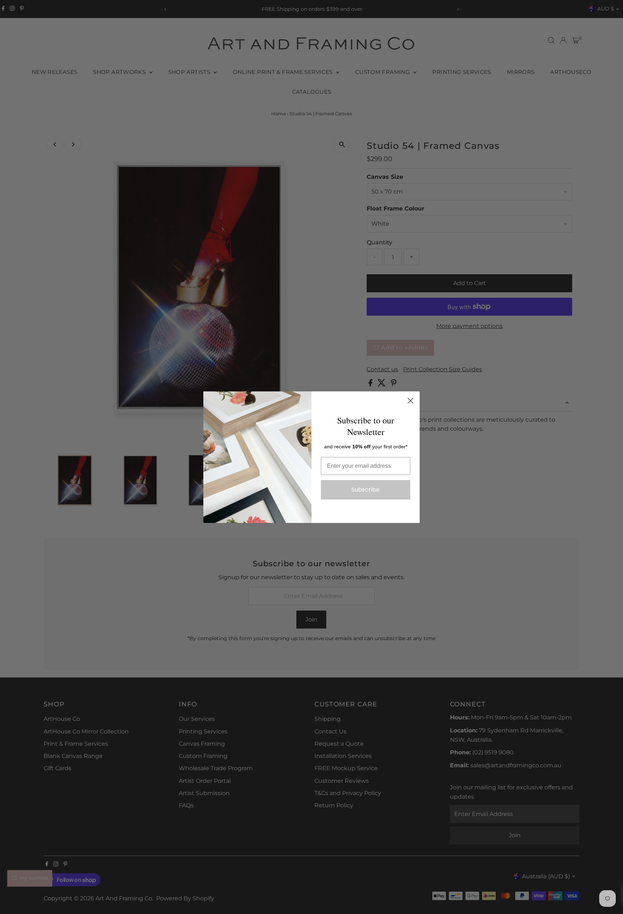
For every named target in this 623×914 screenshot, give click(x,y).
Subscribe (366, 489)
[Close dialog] (410, 400)
